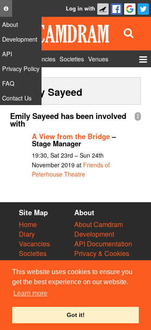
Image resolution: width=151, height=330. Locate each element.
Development (94, 234)
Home (28, 224)
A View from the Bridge (71, 136)
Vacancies (34, 243)
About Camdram (98, 224)
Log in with (80, 8)
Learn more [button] (30, 293)
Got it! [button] (76, 315)
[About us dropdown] (6, 8)
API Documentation (103, 243)
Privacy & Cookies (101, 253)
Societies (33, 253)
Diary (27, 234)
